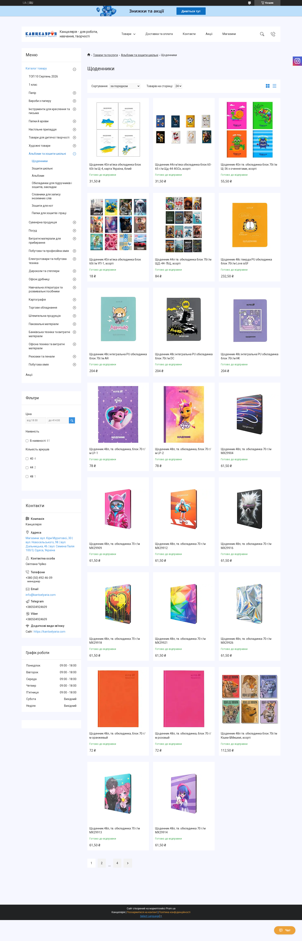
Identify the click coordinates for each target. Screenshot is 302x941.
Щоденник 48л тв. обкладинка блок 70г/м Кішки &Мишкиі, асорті (249, 735)
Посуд (33, 230)
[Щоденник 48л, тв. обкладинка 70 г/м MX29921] (184, 604)
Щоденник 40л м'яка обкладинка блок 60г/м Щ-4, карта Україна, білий (115, 166)
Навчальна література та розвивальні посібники (46, 289)
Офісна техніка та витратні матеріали (47, 346)
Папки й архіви (38, 121)
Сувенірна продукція (43, 222)
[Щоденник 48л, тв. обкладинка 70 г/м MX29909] (118, 509)
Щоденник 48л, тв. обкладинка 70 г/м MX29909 (114, 546)
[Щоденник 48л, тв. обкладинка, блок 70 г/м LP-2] (184, 414)
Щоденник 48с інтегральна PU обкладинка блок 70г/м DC (184, 356)
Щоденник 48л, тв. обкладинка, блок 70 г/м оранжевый (117, 735)
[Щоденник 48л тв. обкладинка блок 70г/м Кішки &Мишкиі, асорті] (249, 699)
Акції (209, 34)
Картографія (37, 299)
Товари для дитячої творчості (49, 137)
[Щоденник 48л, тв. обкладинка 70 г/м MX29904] (249, 414)
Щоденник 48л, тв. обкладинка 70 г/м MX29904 (246, 451)
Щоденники (40, 161)
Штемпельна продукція (45, 315)
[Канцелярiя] (41, 34)
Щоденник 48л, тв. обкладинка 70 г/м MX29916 (246, 546)
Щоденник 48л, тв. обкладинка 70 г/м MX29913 (114, 830)
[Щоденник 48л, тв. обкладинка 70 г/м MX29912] (184, 509)
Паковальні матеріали (44, 324)
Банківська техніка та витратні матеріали (49, 334)
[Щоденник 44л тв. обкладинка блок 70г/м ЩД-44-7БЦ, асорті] (184, 225)
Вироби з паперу (40, 101)
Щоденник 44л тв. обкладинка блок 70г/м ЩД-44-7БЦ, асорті (183, 261)
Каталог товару (36, 68)
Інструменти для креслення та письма (49, 111)
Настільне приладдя (42, 129)
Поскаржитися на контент (142, 912)
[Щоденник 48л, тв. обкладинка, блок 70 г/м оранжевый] (118, 699)
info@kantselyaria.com (41, 594)
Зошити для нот (42, 205)
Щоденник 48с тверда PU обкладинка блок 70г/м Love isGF (246, 261)
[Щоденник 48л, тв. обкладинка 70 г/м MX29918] (118, 604)
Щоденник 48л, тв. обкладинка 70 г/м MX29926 (246, 641)
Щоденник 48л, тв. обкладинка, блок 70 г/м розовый (183, 735)
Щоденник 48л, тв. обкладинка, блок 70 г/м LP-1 (117, 451)
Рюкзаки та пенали (42, 356)
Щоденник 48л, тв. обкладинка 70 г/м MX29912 (180, 546)
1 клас (33, 84)
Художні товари (39, 145)
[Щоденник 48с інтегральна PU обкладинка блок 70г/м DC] (184, 319)
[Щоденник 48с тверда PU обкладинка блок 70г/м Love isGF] (249, 225)
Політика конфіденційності (174, 912)
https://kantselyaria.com (49, 631)
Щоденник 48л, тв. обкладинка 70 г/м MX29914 (180, 830)
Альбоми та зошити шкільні (139, 55)
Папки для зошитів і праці (49, 213)
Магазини (229, 34)
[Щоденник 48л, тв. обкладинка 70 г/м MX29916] (249, 509)
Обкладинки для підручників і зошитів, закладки (52, 185)
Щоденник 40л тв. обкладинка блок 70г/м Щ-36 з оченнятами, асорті (249, 166)
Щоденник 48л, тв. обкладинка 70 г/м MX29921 (180, 641)
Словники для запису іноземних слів (46, 196)
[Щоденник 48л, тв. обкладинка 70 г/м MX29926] (249, 604)
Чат (287, 930)
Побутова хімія (39, 364)
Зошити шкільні (42, 168)
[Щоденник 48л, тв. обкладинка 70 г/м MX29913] (118, 793)
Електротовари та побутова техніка (48, 261)
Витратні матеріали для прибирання (45, 240)
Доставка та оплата (159, 34)
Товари (126, 34)
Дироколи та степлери (44, 271)
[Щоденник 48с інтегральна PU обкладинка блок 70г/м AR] (118, 319)
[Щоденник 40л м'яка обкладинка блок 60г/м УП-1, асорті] (118, 225)
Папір (32, 93)
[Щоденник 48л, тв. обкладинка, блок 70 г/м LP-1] (118, 414)
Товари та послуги (105, 55)
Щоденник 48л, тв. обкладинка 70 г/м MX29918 (114, 641)
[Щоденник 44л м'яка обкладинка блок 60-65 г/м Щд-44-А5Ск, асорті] (184, 130)
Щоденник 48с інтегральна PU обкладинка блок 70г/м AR (118, 356)
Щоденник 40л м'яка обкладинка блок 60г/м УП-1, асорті (115, 261)
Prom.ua (170, 908)
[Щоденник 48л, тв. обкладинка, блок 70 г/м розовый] (184, 699)
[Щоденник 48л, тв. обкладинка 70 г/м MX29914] (184, 793)
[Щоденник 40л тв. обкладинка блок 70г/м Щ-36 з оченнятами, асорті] (249, 130)
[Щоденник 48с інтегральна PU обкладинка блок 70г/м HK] (249, 319)
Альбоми (38, 175)
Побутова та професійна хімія (49, 251)
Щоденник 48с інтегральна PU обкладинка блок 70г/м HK (249, 356)
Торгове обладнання (43, 307)
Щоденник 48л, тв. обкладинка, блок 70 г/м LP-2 (183, 451)
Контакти (189, 34)
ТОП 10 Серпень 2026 (43, 76)
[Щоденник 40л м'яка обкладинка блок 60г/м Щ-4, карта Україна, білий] (118, 130)
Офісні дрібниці (39, 279)
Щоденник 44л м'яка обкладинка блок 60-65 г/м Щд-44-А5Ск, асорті (183, 166)
